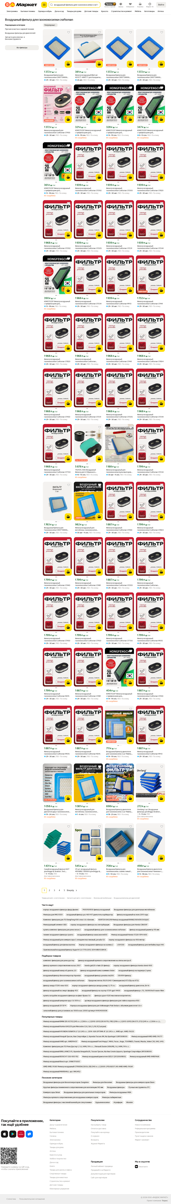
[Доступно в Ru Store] (29, 1137)
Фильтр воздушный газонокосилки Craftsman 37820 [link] (150, 189)
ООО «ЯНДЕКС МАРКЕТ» (158, 1197)
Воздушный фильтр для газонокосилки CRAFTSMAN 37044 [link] (117, 76)
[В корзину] (68, 64)
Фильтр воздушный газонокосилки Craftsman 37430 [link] (57, 416)
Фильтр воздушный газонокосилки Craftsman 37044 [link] (150, 247)
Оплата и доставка (98, 1129)
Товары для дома (56, 1147)
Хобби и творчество (58, 1159)
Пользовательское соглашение (32, 1199)
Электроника (55, 1140)
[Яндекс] (165, 1201)
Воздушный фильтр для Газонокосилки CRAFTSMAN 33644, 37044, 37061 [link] (55, 529)
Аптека (53, 1151)
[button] (50, 25)
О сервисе (95, 1136)
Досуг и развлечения (58, 1125)
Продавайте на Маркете (101, 1170)
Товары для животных (59, 1177)
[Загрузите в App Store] (4, 1137)
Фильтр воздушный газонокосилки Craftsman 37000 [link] (85, 360)
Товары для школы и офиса (61, 1170)
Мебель (53, 1129)
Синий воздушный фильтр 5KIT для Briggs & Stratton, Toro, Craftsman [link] (56, 870)
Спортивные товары (58, 1174)
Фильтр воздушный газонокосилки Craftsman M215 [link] (56, 695)
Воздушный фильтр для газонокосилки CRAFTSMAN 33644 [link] (55, 76)
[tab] (12, 12)
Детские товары (56, 1185)
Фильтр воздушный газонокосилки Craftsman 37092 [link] (88, 189)
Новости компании (142, 1125)
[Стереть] (97, 4)
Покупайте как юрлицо (100, 1132)
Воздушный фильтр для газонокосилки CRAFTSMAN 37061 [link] (148, 76)
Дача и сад (54, 1162)
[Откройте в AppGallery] (21, 1137)
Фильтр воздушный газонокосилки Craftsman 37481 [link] (88, 584)
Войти (161, 5)
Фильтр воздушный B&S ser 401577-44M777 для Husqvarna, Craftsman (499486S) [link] (88, 76)
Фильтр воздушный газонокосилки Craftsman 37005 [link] (88, 247)
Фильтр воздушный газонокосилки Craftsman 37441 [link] (150, 302)
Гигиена (53, 1136)
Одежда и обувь (56, 1144)
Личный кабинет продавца (102, 1166)
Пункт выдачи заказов (144, 1136)
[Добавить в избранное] (68, 32)
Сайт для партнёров (99, 1178)
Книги (52, 1166)
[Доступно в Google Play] (12, 1137)
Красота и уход (56, 1155)
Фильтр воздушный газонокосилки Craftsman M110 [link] (118, 302)
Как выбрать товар (98, 1125)
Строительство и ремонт (60, 1181)
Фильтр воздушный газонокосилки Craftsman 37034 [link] (88, 302)
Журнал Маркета (98, 1144)
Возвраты (95, 1140)
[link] (61, 910)
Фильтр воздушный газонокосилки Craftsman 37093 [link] (119, 189)
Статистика (11, 1199)
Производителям (142, 1132)
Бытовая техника (57, 1132)
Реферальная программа (145, 1129)
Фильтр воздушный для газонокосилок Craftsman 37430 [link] (57, 131)
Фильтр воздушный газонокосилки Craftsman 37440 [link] (119, 529)
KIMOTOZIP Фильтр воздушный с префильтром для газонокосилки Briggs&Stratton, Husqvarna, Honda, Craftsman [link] (88, 131)
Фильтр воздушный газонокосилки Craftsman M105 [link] (150, 639)
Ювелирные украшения (59, 1189)
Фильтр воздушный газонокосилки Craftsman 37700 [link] (57, 471)
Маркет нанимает (142, 1140)
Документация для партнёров (103, 1174)
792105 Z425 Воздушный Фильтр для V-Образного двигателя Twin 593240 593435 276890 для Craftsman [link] (88, 471)
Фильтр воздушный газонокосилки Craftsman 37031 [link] (119, 247)
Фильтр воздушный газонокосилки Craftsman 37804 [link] (150, 360)
